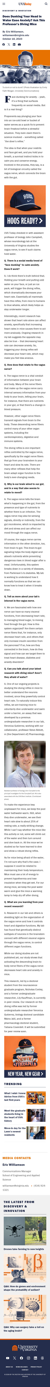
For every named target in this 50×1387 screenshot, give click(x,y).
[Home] (25, 4)
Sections (4, 4)
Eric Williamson (14, 1165)
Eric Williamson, (15, 31)
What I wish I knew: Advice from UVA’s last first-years (15, 1096)
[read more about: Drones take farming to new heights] (25, 1231)
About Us (9, 1367)
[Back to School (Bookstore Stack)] (25, 1057)
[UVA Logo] (25, 1348)
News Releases (22, 1367)
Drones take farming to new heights (24, 1249)
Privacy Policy (36, 1367)
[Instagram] (28, 1359)
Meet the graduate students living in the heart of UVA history (14, 1115)
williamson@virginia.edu (16, 35)
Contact (25, 1370)
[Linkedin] (35, 1359)
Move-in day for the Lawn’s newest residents (15, 1131)
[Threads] (42, 1359)
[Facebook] (21, 1359)
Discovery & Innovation (17, 11)
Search (46, 4)
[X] (14, 1359)
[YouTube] (7, 1359)
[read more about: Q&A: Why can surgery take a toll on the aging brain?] (25, 1309)
